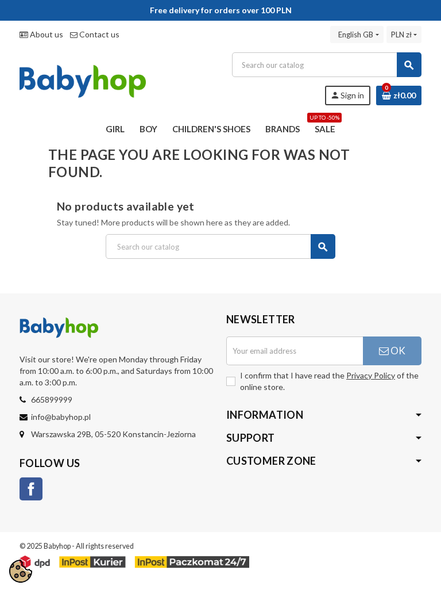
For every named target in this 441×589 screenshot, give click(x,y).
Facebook (31, 488)
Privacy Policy (370, 375)
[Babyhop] (83, 78)
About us (45, 34)
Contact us (98, 34)
